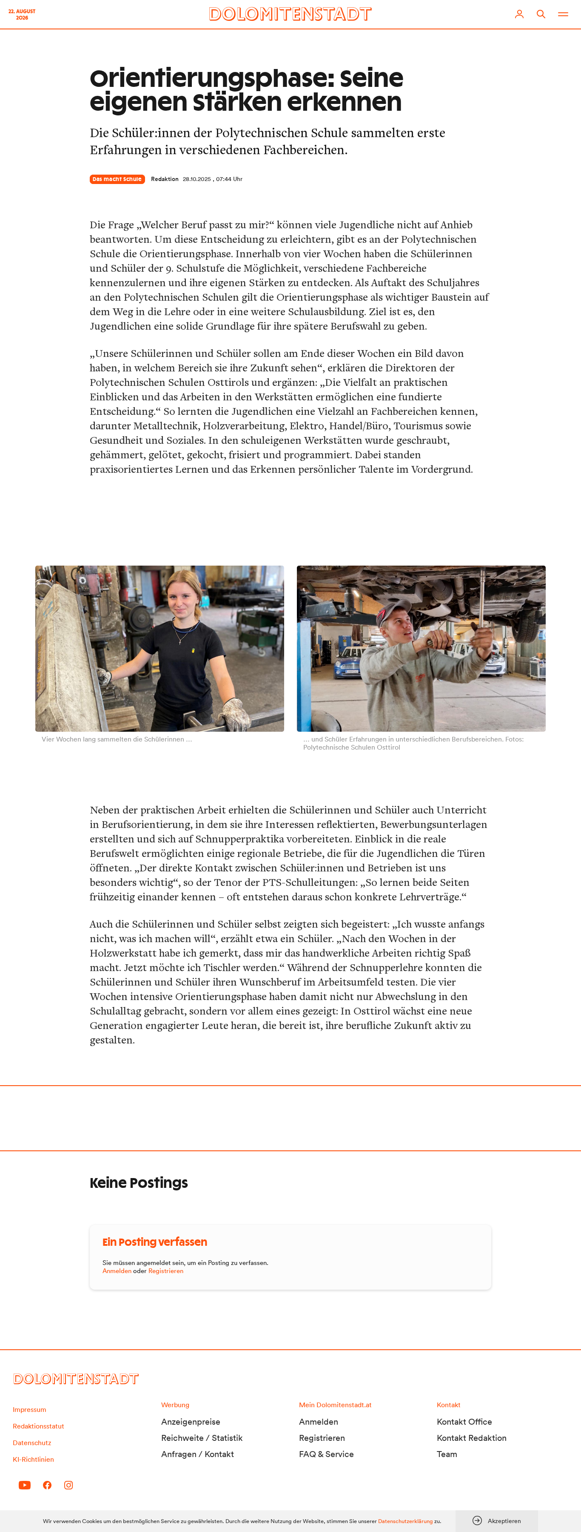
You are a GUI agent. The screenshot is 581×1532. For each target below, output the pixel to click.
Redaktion (165, 179)
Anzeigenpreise (190, 1422)
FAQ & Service (326, 1454)
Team (447, 1454)
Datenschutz (32, 1442)
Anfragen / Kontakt (197, 1454)
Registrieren (165, 1271)
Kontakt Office (464, 1422)
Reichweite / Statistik (202, 1438)
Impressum (29, 1409)
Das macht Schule (117, 179)
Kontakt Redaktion (472, 1438)
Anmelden (117, 1271)
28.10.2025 (197, 179)
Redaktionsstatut (38, 1426)
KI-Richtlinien (33, 1459)
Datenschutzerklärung (405, 1521)
